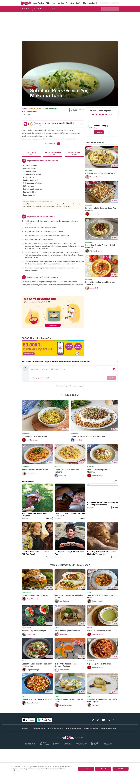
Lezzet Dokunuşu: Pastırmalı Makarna (67, 471)
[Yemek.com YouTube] (103, 720)
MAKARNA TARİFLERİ (50, 109)
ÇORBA (89, 628)
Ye (67, 3)
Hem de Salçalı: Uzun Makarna (35, 470)
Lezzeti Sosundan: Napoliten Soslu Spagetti (100, 283)
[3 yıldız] (99, 114)
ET (55, 592)
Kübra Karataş (100, 126)
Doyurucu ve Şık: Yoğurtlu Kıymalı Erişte (88, 436)
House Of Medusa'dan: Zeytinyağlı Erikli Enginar (102, 700)
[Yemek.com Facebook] (113, 720)
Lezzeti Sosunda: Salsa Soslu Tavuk (37, 699)
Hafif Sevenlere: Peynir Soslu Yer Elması (69, 700)
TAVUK (24, 696)
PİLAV (89, 592)
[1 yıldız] (93, 114)
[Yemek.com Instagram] (93, 720)
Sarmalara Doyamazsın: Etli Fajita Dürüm (69, 596)
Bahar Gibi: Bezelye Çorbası (99, 631)
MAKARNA (88, 170)
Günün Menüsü (58, 3)
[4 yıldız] (103, 114)
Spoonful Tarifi (38, 9)
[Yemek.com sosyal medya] (67, 737)
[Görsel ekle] (114, 369)
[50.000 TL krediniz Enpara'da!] (53, 348)
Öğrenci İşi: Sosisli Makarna (99, 664)
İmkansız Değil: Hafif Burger (34, 631)
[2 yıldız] (96, 114)
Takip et (99, 132)
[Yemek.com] (26, 3)
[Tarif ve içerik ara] (97, 3)
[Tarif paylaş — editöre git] (53, 311)
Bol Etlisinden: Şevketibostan (67, 631)
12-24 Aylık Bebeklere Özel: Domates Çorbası (67, 665)
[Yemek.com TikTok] (98, 720)
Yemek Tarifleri (38, 3)
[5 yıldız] (106, 114)
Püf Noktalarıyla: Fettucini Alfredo (100, 173)
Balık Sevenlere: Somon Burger (35, 595)
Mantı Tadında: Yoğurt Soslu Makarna (99, 471)
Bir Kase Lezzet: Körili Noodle (34, 436)
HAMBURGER (26, 592)
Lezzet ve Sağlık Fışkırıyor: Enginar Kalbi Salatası (37, 665)
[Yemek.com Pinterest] (117, 720)
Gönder (111, 378)
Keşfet (78, 3)
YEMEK (24, 109)
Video (48, 3)
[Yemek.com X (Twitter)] (109, 720)
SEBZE (57, 628)
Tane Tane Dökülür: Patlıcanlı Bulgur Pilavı (102, 596)
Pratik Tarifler (26, 9)
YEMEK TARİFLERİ (35, 109)
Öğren (72, 3)
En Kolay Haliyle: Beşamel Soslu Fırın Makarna (100, 209)
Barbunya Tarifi (50, 9)
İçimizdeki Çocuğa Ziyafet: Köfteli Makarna (100, 246)
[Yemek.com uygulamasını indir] (28, 719)
